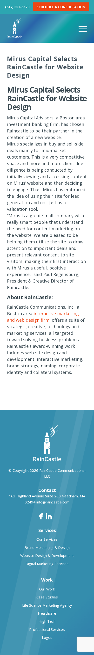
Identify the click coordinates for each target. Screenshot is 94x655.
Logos (47, 637)
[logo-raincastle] (39, 28)
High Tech (47, 621)
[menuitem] (83, 28)
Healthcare (47, 613)
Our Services (47, 539)
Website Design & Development (47, 555)
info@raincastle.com (52, 502)
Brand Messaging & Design (47, 547)
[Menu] (83, 28)
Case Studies (47, 597)
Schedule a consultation (61, 7)
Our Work (47, 589)
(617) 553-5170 (17, 7)
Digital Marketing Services (47, 563)
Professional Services (47, 629)
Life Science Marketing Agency (47, 605)
